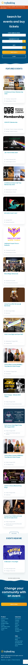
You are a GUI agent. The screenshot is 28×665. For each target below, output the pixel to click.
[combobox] (14, 41)
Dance (16, 623)
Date (14, 45)
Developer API (18, 642)
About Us (3, 659)
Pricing (2, 625)
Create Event (14, 604)
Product (3, 620)
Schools (17, 628)
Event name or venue (14, 32)
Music (16, 626)
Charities (17, 620)
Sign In (2, 629)
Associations (18, 618)
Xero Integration (19, 644)
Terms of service (16, 659)
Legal (8, 659)
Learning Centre (19, 641)
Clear (14, 56)
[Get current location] (24, 41)
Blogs (16, 639)
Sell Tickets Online (5, 626)
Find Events (14, 52)
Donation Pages (5, 623)
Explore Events (4, 618)
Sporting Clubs (18, 629)
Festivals (17, 625)
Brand (16, 645)
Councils (17, 621)
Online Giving (4, 621)
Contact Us (17, 637)
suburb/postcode (14, 39)
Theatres (17, 631)
